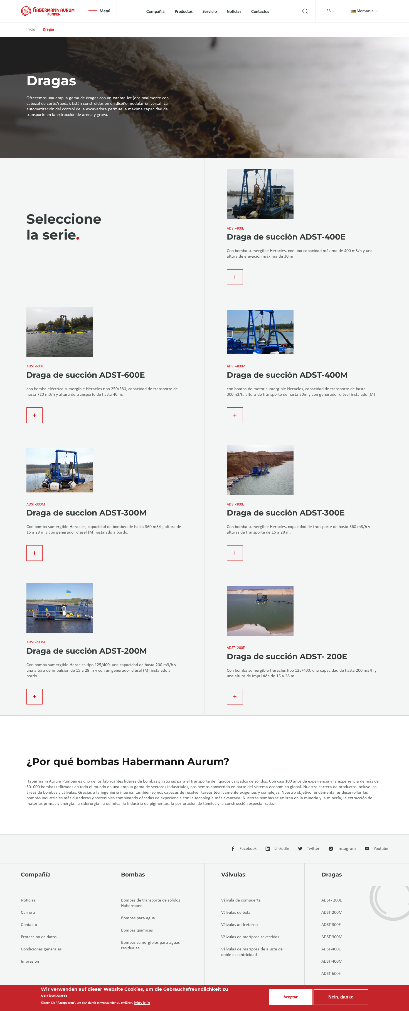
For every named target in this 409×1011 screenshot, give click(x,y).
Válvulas (233, 874)
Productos (184, 11)
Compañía (155, 11)
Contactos (260, 11)
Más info (142, 1003)
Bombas (133, 874)
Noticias (234, 11)
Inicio (30, 30)
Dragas (331, 874)
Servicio (210, 11)
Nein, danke (340, 997)
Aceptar (291, 997)
